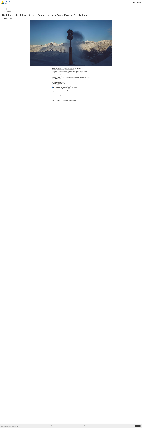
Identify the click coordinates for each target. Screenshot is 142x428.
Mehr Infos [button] (17, 426)
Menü (139, 2)
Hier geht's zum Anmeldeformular (58, 96)
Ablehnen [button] (131, 425)
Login (134, 2)
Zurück (4, 8)
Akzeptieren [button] (137, 425)
